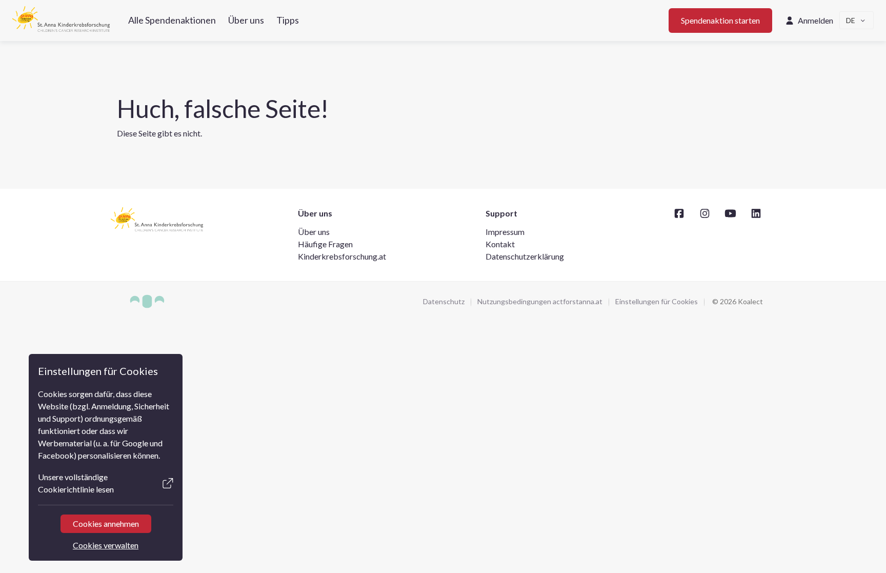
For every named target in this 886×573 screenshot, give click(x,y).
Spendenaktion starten (720, 20)
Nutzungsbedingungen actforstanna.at (539, 301)
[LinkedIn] (756, 213)
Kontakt (500, 244)
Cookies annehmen (105, 523)
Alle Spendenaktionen (172, 20)
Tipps (287, 20)
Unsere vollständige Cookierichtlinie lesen (76, 483)
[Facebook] (679, 213)
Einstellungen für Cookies (656, 301)
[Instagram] (704, 213)
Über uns (246, 20)
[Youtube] (730, 213)
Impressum (505, 231)
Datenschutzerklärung (525, 256)
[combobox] (857, 20)
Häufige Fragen (325, 244)
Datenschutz (444, 301)
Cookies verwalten (105, 545)
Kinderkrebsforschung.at (342, 256)
